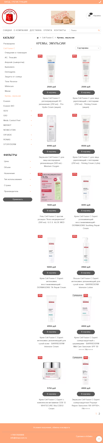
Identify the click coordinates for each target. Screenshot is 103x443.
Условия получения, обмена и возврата (51, 427)
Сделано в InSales (84, 436)
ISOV (5, 110)
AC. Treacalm (11, 57)
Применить (18, 199)
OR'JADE (7, 134)
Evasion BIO (8, 106)
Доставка (35, 30)
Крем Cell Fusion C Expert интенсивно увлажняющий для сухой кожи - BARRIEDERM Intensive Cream (51, 342)
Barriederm (9, 67)
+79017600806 (17, 434)
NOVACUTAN (9, 130)
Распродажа (9, 43)
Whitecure (9, 86)
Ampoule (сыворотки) (14, 62)
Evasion (6, 101)
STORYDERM (9, 144)
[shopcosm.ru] (9, 16)
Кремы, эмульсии (13, 96)
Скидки (7, 30)
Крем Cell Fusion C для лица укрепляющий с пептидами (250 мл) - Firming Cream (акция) (86, 103)
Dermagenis (10, 72)
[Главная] (38, 38)
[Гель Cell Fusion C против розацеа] (51, 187)
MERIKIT (7, 125)
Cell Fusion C (48, 37)
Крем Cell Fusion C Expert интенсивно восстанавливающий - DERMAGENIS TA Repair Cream (51, 283)
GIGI (5, 115)
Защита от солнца (13, 76)
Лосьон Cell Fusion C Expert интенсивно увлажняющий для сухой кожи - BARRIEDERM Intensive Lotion (85, 283)
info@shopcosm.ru (19, 437)
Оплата (47, 30)
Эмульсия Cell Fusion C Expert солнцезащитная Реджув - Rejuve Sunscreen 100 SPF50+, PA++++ (86, 404)
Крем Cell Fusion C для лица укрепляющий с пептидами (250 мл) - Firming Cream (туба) (86, 160)
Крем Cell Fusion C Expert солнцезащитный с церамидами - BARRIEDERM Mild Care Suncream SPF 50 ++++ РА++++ (86, 343)
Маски (7, 91)
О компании (21, 30)
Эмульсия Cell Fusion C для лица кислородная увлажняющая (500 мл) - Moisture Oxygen (51, 162)
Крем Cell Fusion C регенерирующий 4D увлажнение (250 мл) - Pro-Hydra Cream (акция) (51, 103)
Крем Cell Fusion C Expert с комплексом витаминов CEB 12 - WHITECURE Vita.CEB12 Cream (51, 404)
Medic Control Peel (11, 120)
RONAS (6, 139)
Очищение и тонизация (16, 52)
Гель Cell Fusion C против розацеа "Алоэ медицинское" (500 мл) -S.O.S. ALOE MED (51, 219)
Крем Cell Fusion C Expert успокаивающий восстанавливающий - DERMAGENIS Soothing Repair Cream (86, 222)
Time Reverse (11, 81)
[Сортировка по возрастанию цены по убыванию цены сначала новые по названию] (88, 48)
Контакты (60, 30)
